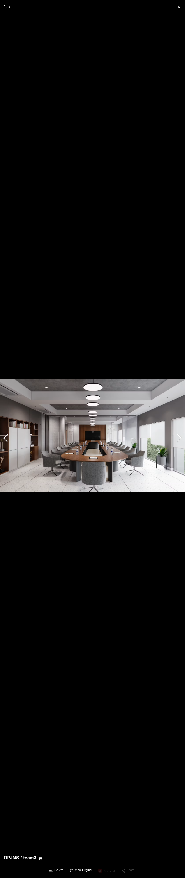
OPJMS (11, 857)
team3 (29, 857)
